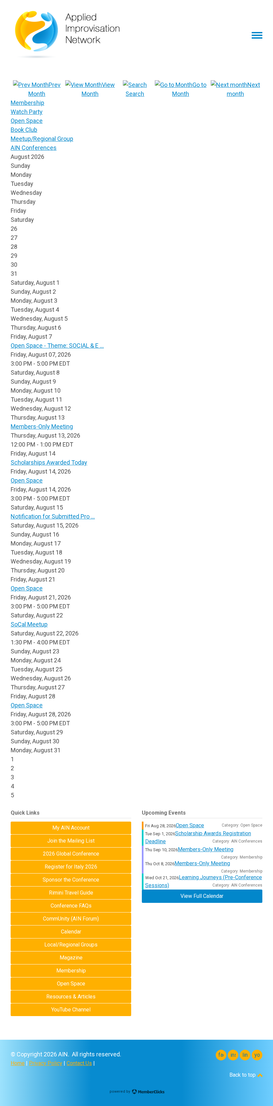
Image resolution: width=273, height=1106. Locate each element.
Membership (27, 102)
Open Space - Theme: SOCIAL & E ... (57, 345)
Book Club (24, 129)
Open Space (27, 120)
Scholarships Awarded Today (49, 462)
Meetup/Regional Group (42, 138)
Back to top (243, 1075)
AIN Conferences (34, 147)
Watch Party (27, 111)
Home (18, 1063)
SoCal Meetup (29, 624)
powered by (120, 1091)
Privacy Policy (45, 1063)
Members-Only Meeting (42, 426)
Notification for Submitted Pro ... (53, 516)
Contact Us (79, 1063)
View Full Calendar (201, 896)
